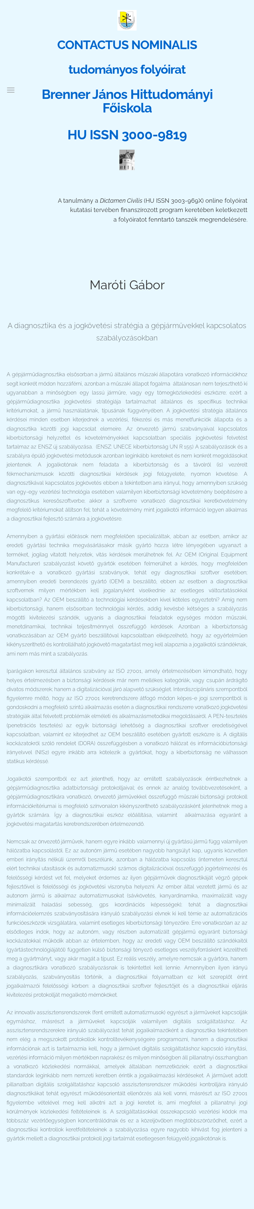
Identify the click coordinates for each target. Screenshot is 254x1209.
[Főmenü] (11, 90)
